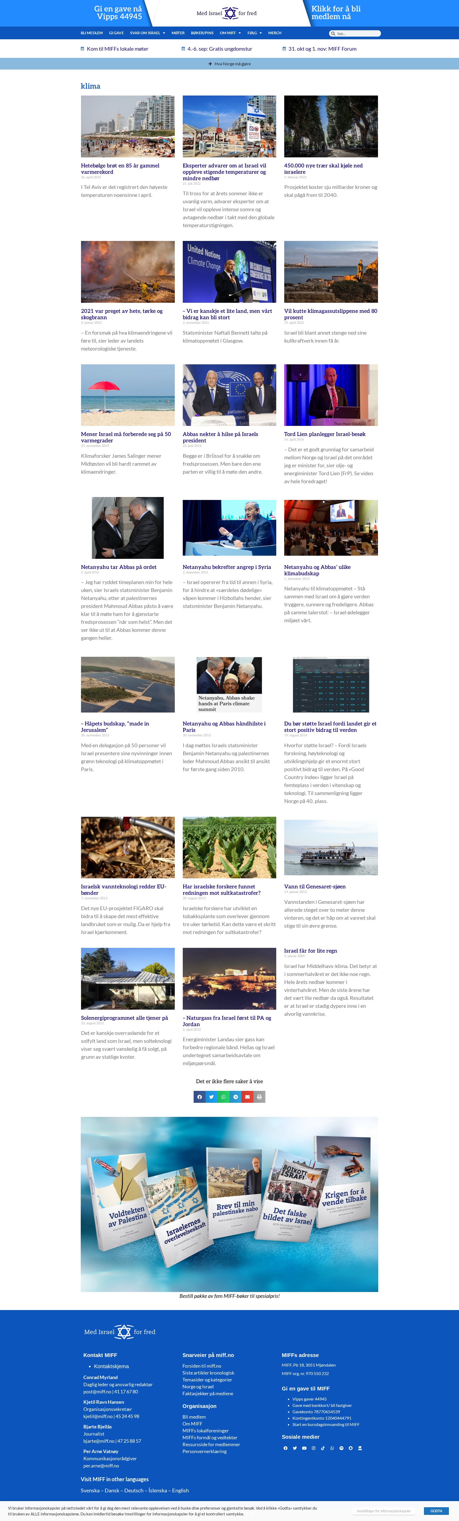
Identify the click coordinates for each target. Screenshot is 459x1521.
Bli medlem (92, 33)
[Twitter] (295, 1448)
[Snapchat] (351, 1448)
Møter (178, 33)
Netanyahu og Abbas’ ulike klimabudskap (317, 570)
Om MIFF (192, 1424)
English (180, 1490)
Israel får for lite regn (310, 951)
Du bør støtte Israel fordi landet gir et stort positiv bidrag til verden (330, 727)
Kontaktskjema (111, 1366)
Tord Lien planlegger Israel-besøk (325, 434)
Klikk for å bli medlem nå (336, 13)
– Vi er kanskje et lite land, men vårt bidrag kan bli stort (227, 314)
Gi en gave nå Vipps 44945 (118, 13)
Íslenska (157, 1490)
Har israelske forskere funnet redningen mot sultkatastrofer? (222, 890)
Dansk (112, 1490)
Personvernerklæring (204, 1451)
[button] (200, 1097)
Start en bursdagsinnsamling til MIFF (326, 1424)
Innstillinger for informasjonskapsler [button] (384, 1511)
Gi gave (116, 33)
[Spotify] (342, 1448)
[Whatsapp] (332, 1448)
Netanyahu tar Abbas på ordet (119, 567)
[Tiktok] (323, 1448)
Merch (275, 33)
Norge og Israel (198, 1386)
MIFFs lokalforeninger (205, 1430)
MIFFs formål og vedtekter (209, 1437)
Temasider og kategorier (207, 1379)
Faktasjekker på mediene (207, 1393)
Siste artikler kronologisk (208, 1373)
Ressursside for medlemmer (211, 1444)
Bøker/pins (202, 33)
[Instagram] (314, 1448)
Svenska (90, 1490)
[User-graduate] (360, 1448)
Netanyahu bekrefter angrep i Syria (227, 567)
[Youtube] (304, 1448)
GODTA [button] (436, 1511)
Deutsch (133, 1490)
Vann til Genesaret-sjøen (315, 887)
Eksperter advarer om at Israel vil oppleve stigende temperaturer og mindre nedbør (224, 172)
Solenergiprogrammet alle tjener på (124, 1018)
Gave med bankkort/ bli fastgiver (322, 1405)
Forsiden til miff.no (201, 1366)
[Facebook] (286, 1448)
